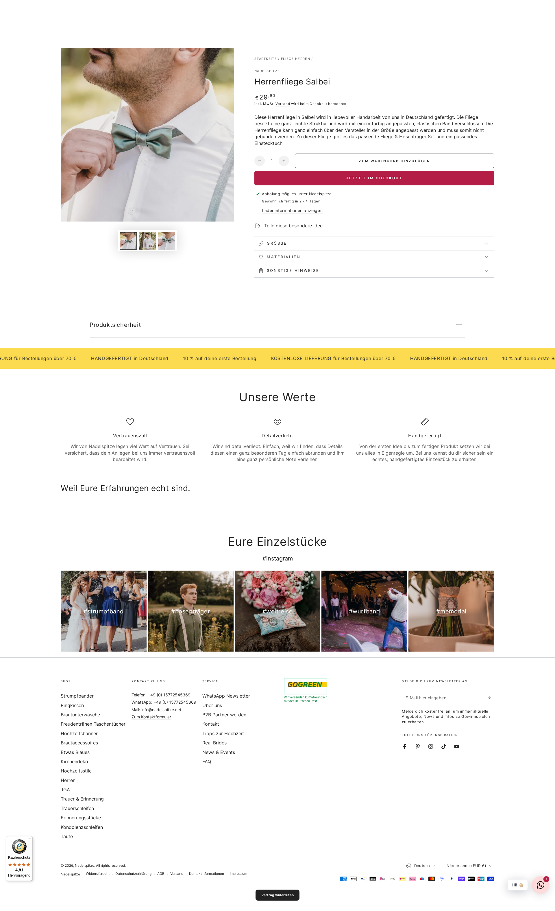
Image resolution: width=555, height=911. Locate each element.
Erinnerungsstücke (81, 817)
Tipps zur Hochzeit (223, 733)
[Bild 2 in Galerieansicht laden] (147, 241)
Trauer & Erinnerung (82, 799)
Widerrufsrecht (98, 873)
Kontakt (210, 724)
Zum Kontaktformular (151, 716)
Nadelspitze (267, 71)
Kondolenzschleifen (82, 827)
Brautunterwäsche (80, 715)
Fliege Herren (295, 59)
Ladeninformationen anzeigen (292, 210)
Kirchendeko (74, 761)
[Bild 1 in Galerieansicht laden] (128, 241)
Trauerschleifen (77, 808)
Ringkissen (72, 705)
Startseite (265, 59)
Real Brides (214, 743)
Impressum (238, 873)
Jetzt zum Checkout (374, 178)
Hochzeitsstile (76, 771)
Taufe (67, 836)
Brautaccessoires (79, 743)
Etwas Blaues (75, 752)
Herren (68, 780)
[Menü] (29, 839)
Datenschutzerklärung (133, 873)
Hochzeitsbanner (79, 733)
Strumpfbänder (77, 696)
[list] (277, 440)
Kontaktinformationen (206, 873)
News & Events (218, 752)
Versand (282, 104)
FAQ (206, 761)
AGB (160, 873)
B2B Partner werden (224, 715)
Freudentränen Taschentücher (93, 724)
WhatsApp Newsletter (226, 696)
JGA (65, 789)
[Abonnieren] (491, 697)
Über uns (212, 705)
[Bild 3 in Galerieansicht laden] (166, 241)
